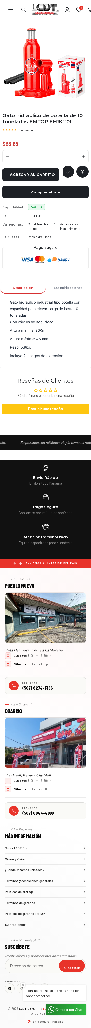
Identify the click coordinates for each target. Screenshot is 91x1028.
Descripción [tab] (23, 288)
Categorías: (12, 224)
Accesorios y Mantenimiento (70, 226)
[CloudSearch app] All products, (42, 226)
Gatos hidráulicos (39, 237)
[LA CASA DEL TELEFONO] (45, 9)
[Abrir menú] (11, 10)
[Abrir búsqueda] (23, 10)
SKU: (5, 216)
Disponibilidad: (13, 207)
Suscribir (72, 968)
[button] (9, 129)
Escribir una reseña (45, 408)
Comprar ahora (45, 192)
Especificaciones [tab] (68, 288)
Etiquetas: (11, 237)
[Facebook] (10, 988)
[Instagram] (21, 988)
